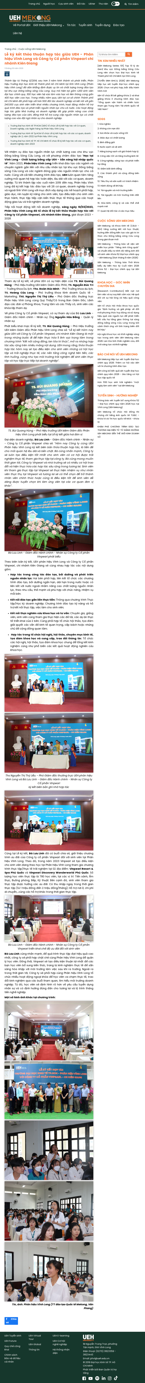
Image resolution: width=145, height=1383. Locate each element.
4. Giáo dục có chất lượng (111, 138)
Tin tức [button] (71, 25)
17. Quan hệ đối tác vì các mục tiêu (116, 211)
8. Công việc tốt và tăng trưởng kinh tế (118, 156)
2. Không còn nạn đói (109, 129)
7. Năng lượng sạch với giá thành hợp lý (118, 151)
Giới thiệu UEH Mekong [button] (48, 25)
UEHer (92, 4)
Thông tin (34, 1350)
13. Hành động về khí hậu (110, 186)
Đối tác (81, 4)
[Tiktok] (116, 1379)
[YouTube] (91, 1379)
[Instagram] (110, 1379)
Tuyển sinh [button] (85, 25)
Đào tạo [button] (118, 25)
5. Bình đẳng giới (106, 142)
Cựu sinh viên (65, 4)
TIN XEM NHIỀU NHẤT (111, 61)
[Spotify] (97, 1379)
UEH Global (35, 1344)
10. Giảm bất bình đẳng (110, 169)
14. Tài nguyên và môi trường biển (115, 190)
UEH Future (10, 1341)
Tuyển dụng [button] (102, 25)
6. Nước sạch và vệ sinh (110, 147)
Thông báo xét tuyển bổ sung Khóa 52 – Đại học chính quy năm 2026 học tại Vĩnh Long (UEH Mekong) (118, 404)
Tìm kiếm (133, 4)
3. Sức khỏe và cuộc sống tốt (113, 133)
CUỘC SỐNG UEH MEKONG (116, 221)
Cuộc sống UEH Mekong (31, 49)
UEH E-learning (61, 1336)
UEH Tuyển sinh (12, 1336)
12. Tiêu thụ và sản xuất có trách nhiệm (118, 181)
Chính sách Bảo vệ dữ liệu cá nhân (12, 1358)
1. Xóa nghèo (104, 124)
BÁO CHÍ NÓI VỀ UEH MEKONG (118, 354)
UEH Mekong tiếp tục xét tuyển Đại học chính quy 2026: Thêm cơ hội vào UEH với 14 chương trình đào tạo (118, 362)
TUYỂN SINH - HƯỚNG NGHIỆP (118, 395)
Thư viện (103, 4)
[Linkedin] (104, 1379)
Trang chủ (34, 4)
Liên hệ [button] (17, 33)
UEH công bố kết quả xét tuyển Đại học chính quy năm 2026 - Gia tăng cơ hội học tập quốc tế (118, 374)
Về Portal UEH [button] (21, 25)
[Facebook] (84, 1379)
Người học (49, 4)
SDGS (101, 119)
